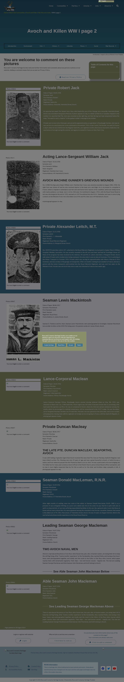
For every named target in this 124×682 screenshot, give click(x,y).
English (104, 1)
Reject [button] (79, 345)
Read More (61, 345)
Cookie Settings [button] (49, 345)
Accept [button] (71, 345)
